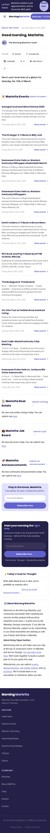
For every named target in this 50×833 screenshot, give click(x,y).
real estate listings (29, 668)
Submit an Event (9, 724)
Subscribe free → (25, 554)
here (15, 416)
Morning (19, 16)
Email (18, 54)
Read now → (44, 6)
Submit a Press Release (12, 746)
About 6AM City (8, 784)
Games (5, 761)
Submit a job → (39, 433)
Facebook (34, 54)
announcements (11, 668)
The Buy (5, 753)
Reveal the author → (12, 593)
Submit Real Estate (10, 738)
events (35, 664)
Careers (5, 799)
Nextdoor (37, 61)
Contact (5, 806)
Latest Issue (7, 716)
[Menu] (5, 17)
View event (40, 124)
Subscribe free (25, 505)
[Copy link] (5, 68)
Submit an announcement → (38, 463)
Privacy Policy (16, 827)
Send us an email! (29, 589)
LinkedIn (11, 61)
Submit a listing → (40, 403)
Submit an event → (38, 96)
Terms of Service (32, 827)
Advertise (6, 777)
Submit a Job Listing (10, 731)
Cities (4, 791)
